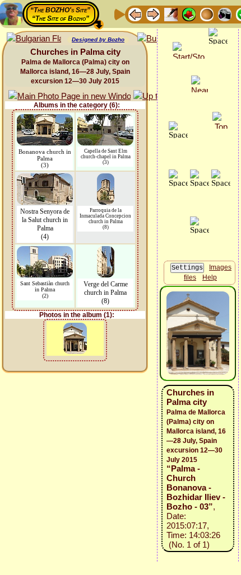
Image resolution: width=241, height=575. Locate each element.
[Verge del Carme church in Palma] (105, 251)
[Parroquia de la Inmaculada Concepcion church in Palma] (105, 178)
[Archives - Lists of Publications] (171, 13)
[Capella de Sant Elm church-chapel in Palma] (105, 119)
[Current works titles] (207, 13)
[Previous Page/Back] (135, 13)
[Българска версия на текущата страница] (34, 39)
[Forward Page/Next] (153, 13)
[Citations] (189, 13)
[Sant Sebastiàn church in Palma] (45, 251)
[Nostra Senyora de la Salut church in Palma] (45, 178)
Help (209, 277)
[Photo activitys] (224, 13)
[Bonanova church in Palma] (45, 119)
